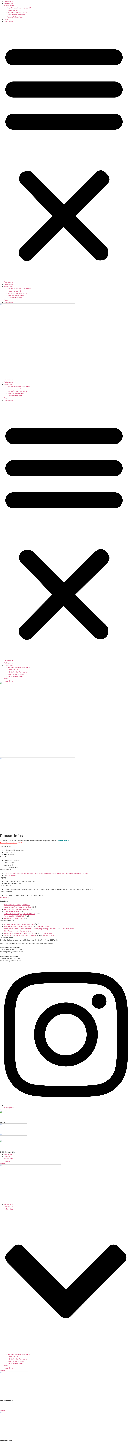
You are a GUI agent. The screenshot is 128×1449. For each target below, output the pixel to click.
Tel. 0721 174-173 (6, 1404)
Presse (6, 19)
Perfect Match (9, 6)
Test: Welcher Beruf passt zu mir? (19, 8)
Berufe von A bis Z (14, 10)
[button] (64, 152)
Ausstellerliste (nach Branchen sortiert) (17, 907)
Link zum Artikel (43, 926)
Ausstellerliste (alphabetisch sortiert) (17, 909)
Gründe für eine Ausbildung (17, 12)
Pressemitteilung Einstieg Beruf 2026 (17, 905)
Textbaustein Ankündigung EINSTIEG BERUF (19, 914)
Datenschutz (8, 1154)
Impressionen (8, 21)
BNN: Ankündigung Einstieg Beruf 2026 (18, 926)
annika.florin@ (5, 1446)
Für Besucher (8, 3)
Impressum (7, 1156)
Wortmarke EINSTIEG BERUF (14, 916)
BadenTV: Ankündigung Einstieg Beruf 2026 (19, 924)
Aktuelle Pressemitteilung (9, 843)
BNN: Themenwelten (11, 931)
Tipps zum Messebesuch (16, 15)
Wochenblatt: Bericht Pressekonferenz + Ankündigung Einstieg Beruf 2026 (30, 929)
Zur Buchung (4, 897)
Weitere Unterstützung (15, 17)
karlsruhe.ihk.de (17, 1406)
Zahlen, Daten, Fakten (11, 911)
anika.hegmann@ (6, 1406)
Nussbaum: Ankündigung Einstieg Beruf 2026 (20, 933)
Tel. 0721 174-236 (6, 1444)
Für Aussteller (8, 1)
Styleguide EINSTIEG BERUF (14, 918)
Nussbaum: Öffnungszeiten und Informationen (20, 935)
